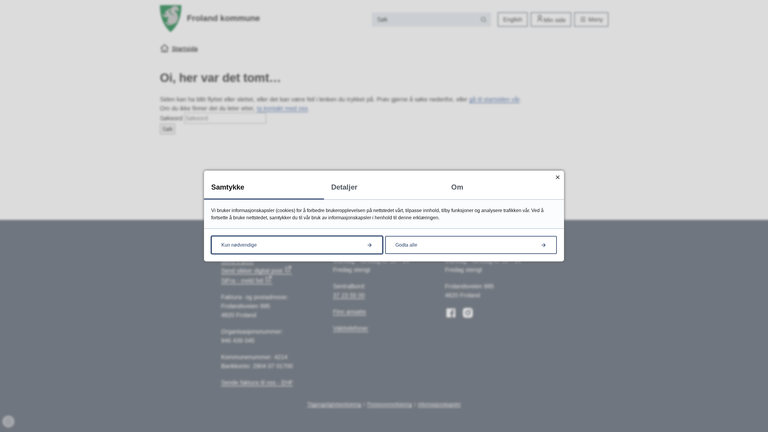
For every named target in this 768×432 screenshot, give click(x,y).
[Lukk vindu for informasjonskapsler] (558, 177)
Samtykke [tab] (227, 187)
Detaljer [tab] (344, 187)
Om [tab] (457, 187)
